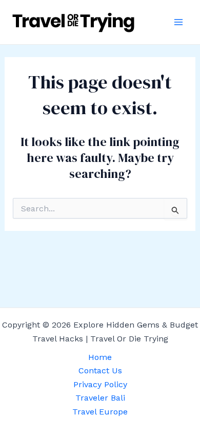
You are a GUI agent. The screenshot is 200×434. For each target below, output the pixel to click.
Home (100, 357)
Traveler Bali (100, 398)
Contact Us (100, 370)
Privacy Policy (100, 384)
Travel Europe (100, 412)
